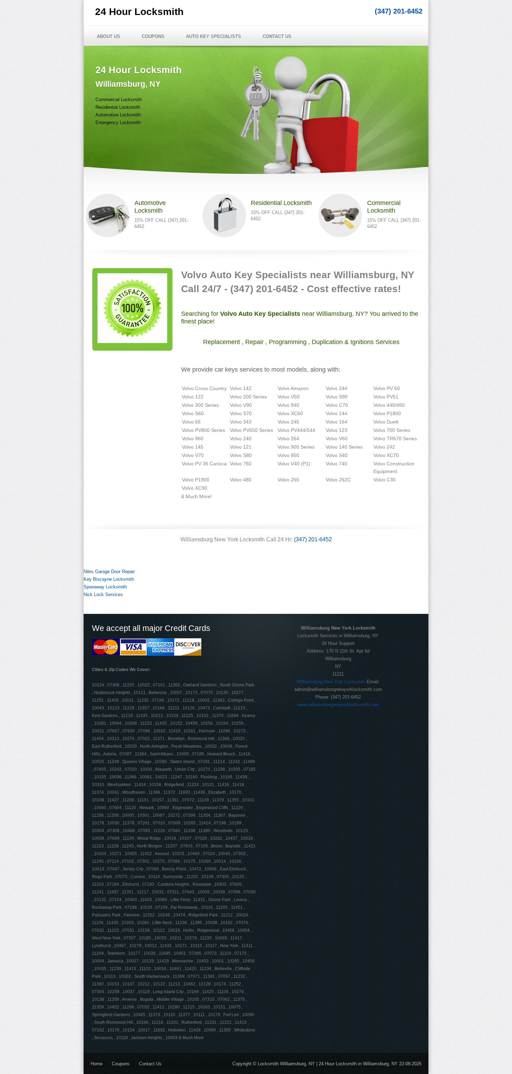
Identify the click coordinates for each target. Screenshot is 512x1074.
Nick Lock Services (103, 594)
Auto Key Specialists (213, 36)
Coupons (153, 36)
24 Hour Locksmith (139, 11)
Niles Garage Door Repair (109, 571)
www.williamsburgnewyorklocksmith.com (338, 704)
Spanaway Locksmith (105, 586)
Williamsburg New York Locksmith (331, 681)
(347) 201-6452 (398, 11)
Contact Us (277, 36)
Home (96, 1063)
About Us (108, 36)
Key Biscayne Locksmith (109, 579)
